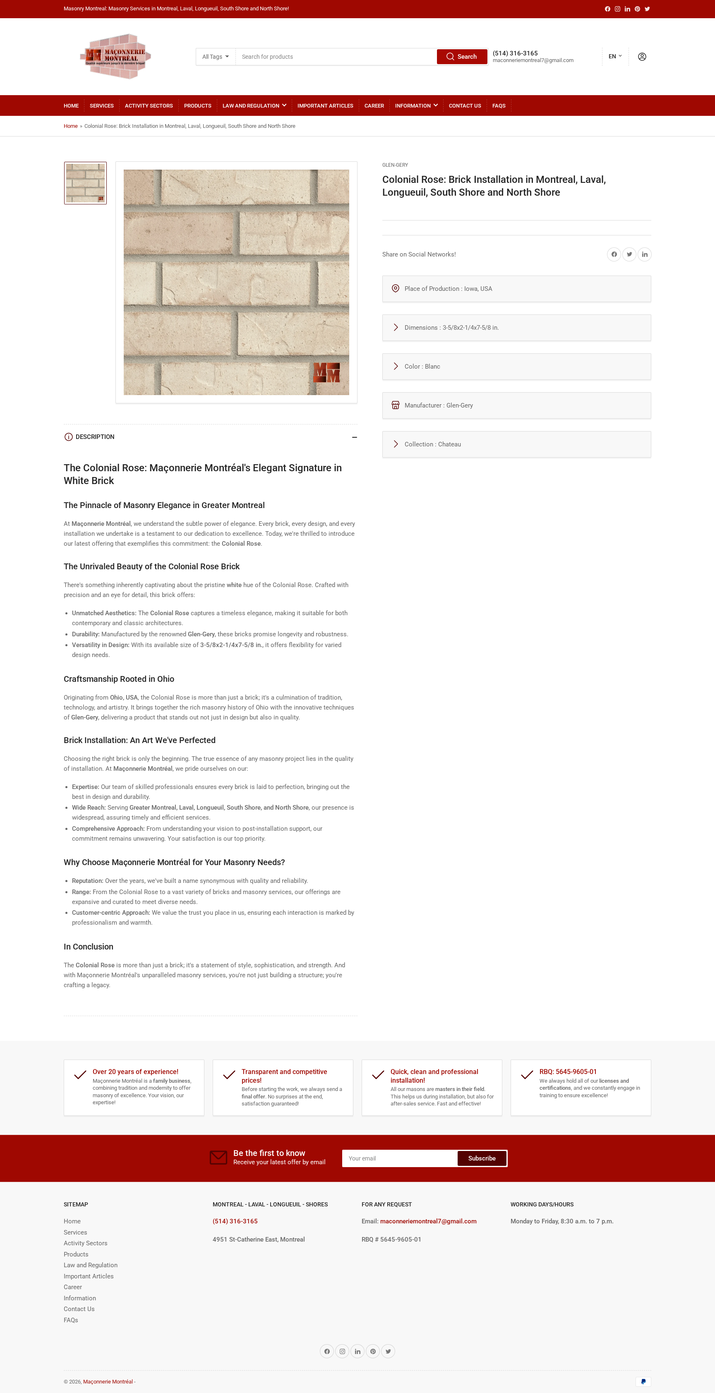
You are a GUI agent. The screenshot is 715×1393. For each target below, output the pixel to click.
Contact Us (465, 106)
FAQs (499, 106)
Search (467, 56)
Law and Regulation (251, 106)
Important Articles (325, 106)
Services (102, 106)
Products (197, 106)
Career (374, 106)
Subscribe (482, 1158)
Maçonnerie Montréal (108, 1382)
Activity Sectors (149, 106)
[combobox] (362, 56)
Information (413, 106)
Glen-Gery (395, 165)
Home (71, 106)
